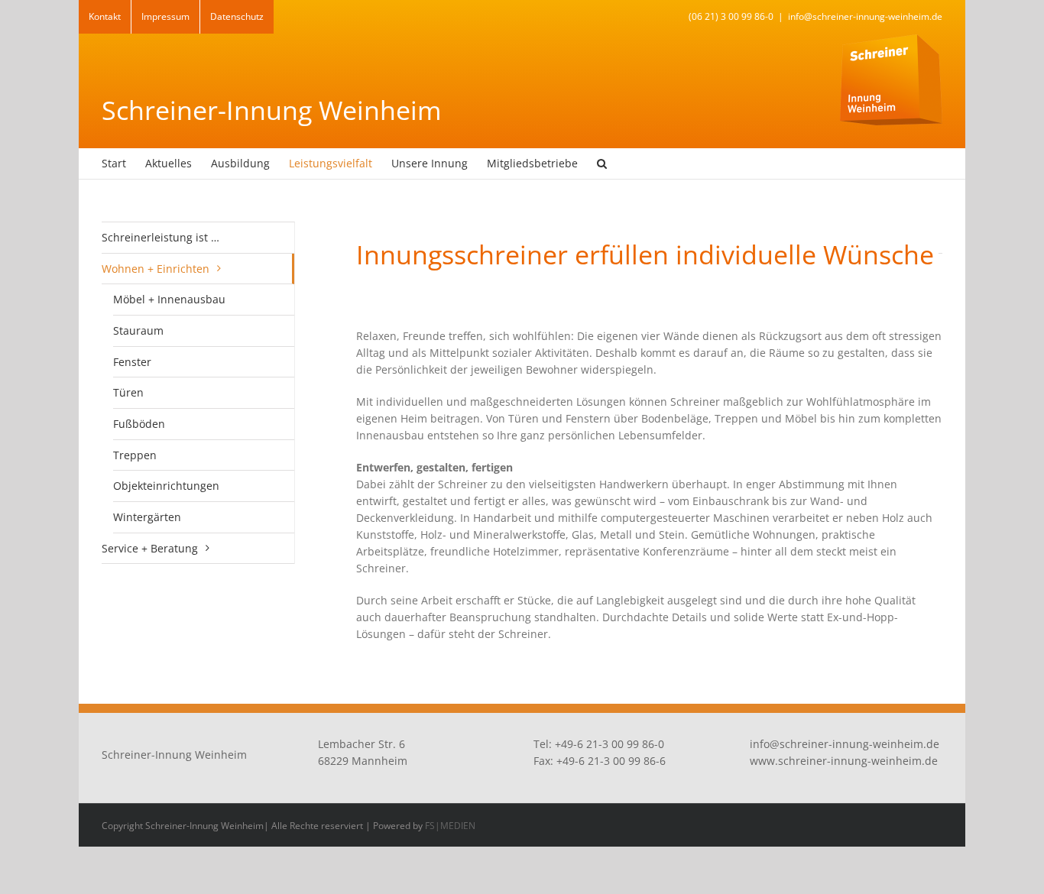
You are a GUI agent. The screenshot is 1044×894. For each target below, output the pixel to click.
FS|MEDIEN (450, 825)
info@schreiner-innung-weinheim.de (865, 16)
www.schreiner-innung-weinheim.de (844, 760)
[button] (602, 163)
